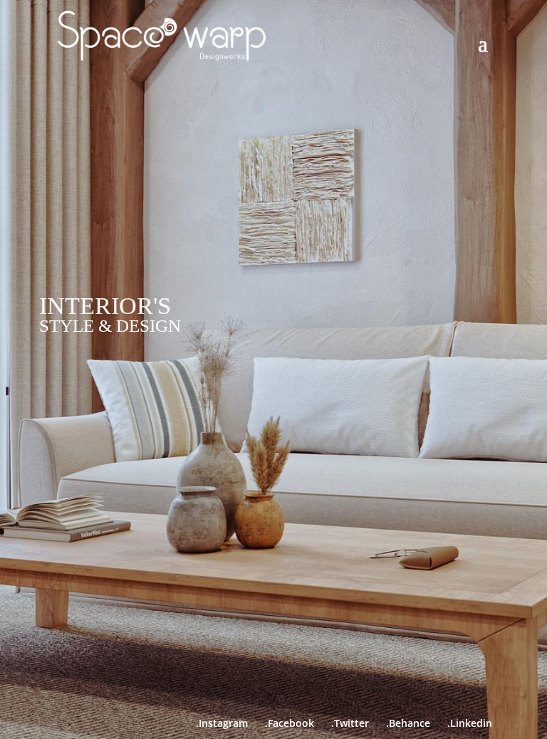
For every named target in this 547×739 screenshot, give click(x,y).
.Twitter (350, 723)
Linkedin (471, 723)
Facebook (291, 723)
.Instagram (222, 723)
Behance (418, 723)
